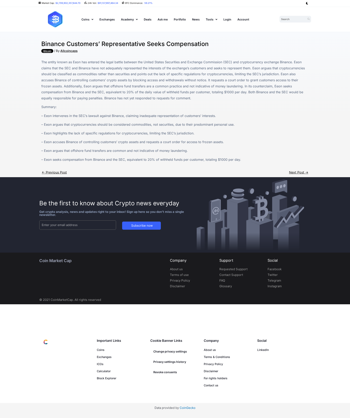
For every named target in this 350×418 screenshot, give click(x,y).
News (196, 19)
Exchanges (107, 19)
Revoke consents (165, 372)
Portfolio (180, 19)
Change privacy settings (170, 351)
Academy (127, 19)
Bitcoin (47, 51)
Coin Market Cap (55, 260)
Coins (85, 19)
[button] (87, 19)
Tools (209, 19)
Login (227, 19)
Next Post (298, 172)
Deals (148, 19)
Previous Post (54, 172)
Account (243, 19)
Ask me (163, 19)
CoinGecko (187, 408)
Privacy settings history (169, 361)
